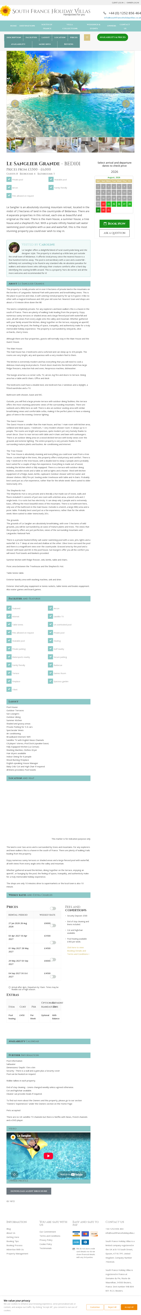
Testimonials (46, 1248)
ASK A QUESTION (114, 233)
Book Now (116, 224)
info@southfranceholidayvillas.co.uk (122, 17)
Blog (8, 1228)
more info (45, 44)
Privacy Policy (46, 1240)
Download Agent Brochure (29, 1191)
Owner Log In (133, 2)
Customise (95, 1307)
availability (18, 44)
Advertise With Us (15, 1249)
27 (124, 204)
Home (13, 26)
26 (119, 204)
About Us (10, 1233)
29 (98, 210)
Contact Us (125, 26)
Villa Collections (70, 26)
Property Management (17, 1253)
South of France (47, 26)
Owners (111, 26)
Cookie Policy (46, 1244)
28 (129, 204)
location (59, 37)
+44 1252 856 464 (114, 1228)
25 (114, 204)
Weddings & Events (93, 26)
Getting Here (12, 1237)
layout (46, 37)
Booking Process (14, 1245)
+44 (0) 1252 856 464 (125, 13)
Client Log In (118, 2)
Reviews (68, 44)
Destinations (27, 26)
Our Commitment (48, 1231)
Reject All (112, 1307)
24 (109, 204)
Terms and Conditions (50, 1235)
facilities (31, 37)
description (14, 37)
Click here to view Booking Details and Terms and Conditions (78, 950)
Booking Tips (12, 1241)
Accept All (129, 1307)
